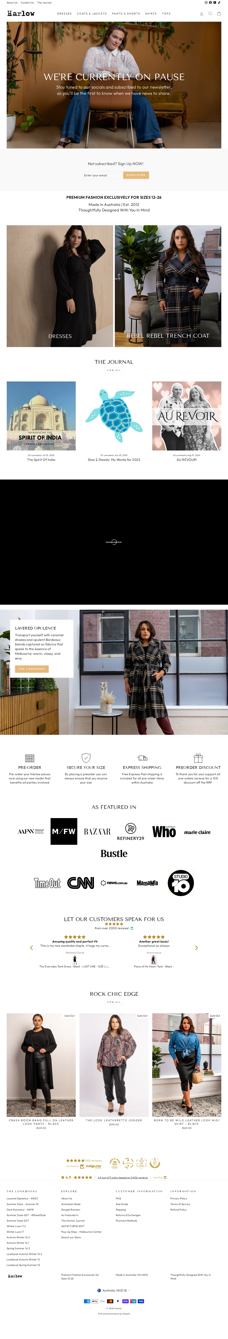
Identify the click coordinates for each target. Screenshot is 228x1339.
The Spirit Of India (41, 460)
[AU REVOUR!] (186, 416)
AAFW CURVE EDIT (73, 1226)
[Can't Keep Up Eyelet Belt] (154, 960)
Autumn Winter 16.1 (18, 1242)
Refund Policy (178, 1209)
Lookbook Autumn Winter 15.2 (24, 1254)
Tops (166, 13)
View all (114, 370)
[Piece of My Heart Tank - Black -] (75, 960)
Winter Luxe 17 (15, 1231)
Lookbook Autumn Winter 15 (23, 1259)
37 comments (107, 455)
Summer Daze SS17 (18, 1220)
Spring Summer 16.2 (18, 1248)
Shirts (151, 13)
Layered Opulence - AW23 (22, 1198)
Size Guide (122, 1204)
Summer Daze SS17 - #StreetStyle (26, 1215)
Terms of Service (180, 1204)
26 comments (180, 455)
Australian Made (71, 1204)
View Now (33, 542)
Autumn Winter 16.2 (18, 1237)
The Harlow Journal (73, 1220)
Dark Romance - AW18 (20, 1209)
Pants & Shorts (126, 13)
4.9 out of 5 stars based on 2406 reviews (123, 1177)
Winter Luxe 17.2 (16, 1226)
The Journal (44, 2)
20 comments (35, 455)
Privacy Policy (178, 1198)
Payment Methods (126, 1220)
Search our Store (71, 1237)
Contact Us (27, 2)
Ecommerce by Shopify (118, 1313)
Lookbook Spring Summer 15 (23, 1265)
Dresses (64, 13)
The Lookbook (32, 668)
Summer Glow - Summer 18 (22, 1204)
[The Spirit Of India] (41, 416)
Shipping (121, 1209)
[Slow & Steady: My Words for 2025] (114, 416)
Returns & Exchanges (128, 1215)
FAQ (118, 1198)
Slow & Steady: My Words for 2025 (114, 460)
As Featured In (69, 1215)
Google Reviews (70, 1209)
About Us (12, 2)
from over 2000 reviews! (112, 928)
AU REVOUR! (187, 460)
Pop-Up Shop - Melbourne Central (81, 1231)
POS (100, 1313)
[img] (114, 924)
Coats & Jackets (92, 13)
